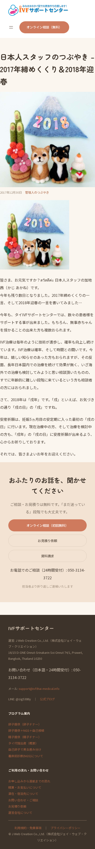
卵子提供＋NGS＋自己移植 (26, 730)
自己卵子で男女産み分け (24, 749)
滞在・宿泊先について (23, 793)
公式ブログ (47, 699)
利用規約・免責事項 (28, 828)
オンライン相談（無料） (44, 27)
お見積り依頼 (47, 540)
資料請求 (47, 556)
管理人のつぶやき (37, 192)
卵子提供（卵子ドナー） (24, 724)
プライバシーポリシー (65, 828)
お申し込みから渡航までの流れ (29, 781)
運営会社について (20, 812)
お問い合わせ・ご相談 (23, 800)
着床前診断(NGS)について (25, 756)
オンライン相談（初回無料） (47, 525)
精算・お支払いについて (24, 787)
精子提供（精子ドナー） (24, 737)
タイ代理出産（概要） (23, 743)
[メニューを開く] (11, 27)
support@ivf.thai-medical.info (39, 688)
